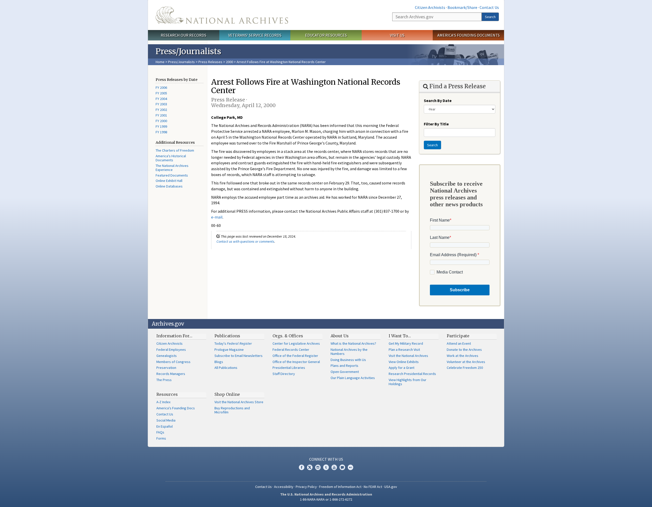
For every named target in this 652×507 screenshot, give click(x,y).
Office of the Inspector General (296, 361)
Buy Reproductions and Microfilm (232, 410)
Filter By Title (436, 123)
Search (490, 17)
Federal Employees (171, 349)
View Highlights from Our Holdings (407, 382)
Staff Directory (284, 373)
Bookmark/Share (462, 7)
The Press (164, 380)
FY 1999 (161, 126)
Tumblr (326, 467)
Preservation (166, 367)
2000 (229, 62)
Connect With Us (326, 459)
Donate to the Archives (464, 349)
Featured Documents (172, 175)
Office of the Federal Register (295, 355)
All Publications (225, 367)
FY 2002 (161, 109)
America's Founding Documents (468, 35)
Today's (233, 343)
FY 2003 (161, 104)
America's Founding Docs (175, 408)
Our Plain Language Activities (353, 377)
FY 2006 (161, 87)
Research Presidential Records (412, 373)
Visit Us (397, 35)
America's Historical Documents (171, 158)
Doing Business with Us (348, 359)
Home (160, 62)
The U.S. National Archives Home (222, 15)
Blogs (218, 361)
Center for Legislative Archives (296, 343)
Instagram (318, 467)
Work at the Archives (462, 355)
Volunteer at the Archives (466, 361)
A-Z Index (163, 402)
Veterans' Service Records (254, 35)
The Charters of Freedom (175, 150)
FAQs (160, 432)
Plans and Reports (344, 365)
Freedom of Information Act (340, 486)
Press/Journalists (181, 62)
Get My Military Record (406, 343)
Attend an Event (459, 343)
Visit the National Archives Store (238, 402)
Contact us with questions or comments (245, 241)
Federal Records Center (291, 349)
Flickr (350, 467)
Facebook (301, 467)
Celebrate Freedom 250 (465, 367)
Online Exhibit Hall (169, 180)
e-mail (217, 217)
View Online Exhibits (404, 361)
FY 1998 (161, 132)
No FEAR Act (373, 486)
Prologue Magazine (229, 349)
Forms (161, 438)
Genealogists (166, 355)
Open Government (345, 371)
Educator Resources (326, 35)
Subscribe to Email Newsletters (238, 355)
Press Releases (210, 62)
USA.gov (390, 486)
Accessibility (283, 486)
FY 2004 (161, 98)
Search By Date (438, 100)
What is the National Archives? (353, 343)
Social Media (165, 420)
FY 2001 (161, 115)
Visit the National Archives (408, 355)
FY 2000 (161, 121)
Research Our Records (183, 35)
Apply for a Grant (401, 367)
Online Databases (169, 186)
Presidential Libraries (289, 367)
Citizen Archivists (430, 7)
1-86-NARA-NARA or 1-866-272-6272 (326, 499)
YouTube (334, 467)
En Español (164, 426)
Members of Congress (173, 361)
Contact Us (489, 7)
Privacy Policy (306, 486)
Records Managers (170, 373)
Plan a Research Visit (404, 349)
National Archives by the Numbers (349, 351)
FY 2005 (161, 93)
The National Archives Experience (172, 167)
